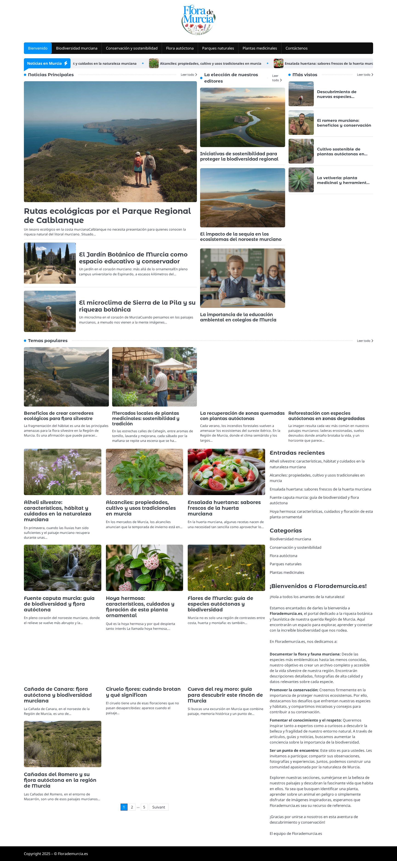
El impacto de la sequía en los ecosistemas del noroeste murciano (240, 236)
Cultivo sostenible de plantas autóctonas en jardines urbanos (340, 154)
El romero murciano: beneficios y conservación (344, 122)
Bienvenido (38, 48)
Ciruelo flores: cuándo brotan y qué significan (143, 692)
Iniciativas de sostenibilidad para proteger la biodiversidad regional (239, 156)
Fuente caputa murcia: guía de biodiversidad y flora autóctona (59, 604)
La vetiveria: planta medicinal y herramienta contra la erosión (343, 182)
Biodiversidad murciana (76, 48)
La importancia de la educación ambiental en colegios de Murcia (238, 317)
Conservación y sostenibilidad (132, 48)
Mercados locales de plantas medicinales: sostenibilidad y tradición (145, 418)
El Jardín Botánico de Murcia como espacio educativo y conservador (133, 258)
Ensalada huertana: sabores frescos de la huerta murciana (305, 63)
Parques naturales (218, 48)
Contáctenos (297, 48)
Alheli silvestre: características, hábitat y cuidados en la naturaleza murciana (57, 511)
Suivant (158, 807)
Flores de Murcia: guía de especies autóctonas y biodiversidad (220, 604)
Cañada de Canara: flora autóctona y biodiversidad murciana (58, 695)
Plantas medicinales (260, 48)
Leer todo (187, 74)
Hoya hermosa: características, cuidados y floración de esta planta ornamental (140, 607)
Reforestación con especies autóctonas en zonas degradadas (326, 416)
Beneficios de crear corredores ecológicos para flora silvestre (59, 416)
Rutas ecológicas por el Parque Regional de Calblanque (107, 215)
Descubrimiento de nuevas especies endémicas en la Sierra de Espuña (344, 98)
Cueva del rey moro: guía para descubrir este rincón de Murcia (225, 695)
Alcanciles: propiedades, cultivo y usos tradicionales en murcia (183, 63)
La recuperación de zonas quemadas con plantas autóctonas (242, 416)
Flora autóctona (180, 48)
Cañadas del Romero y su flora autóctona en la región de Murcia (60, 780)
